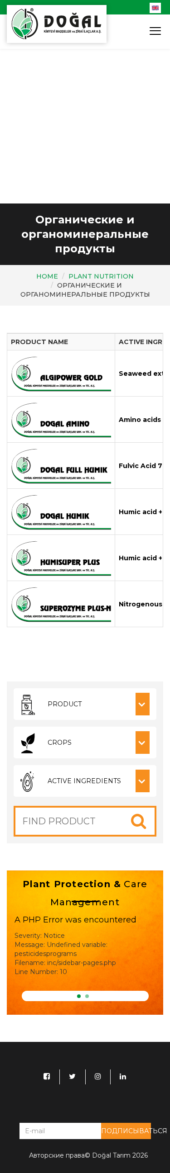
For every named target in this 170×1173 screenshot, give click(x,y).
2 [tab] (87, 996)
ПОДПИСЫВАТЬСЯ (126, 1131)
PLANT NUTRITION (101, 276)
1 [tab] (79, 996)
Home (47, 276)
